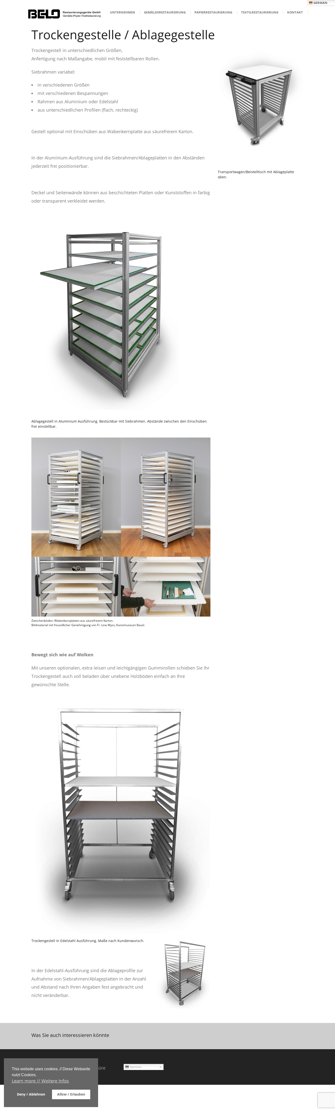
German (135, 1067)
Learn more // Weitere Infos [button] (40, 1081)
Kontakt (295, 12)
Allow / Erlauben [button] (71, 1094)
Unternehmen (122, 12)
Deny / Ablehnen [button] (31, 1094)
